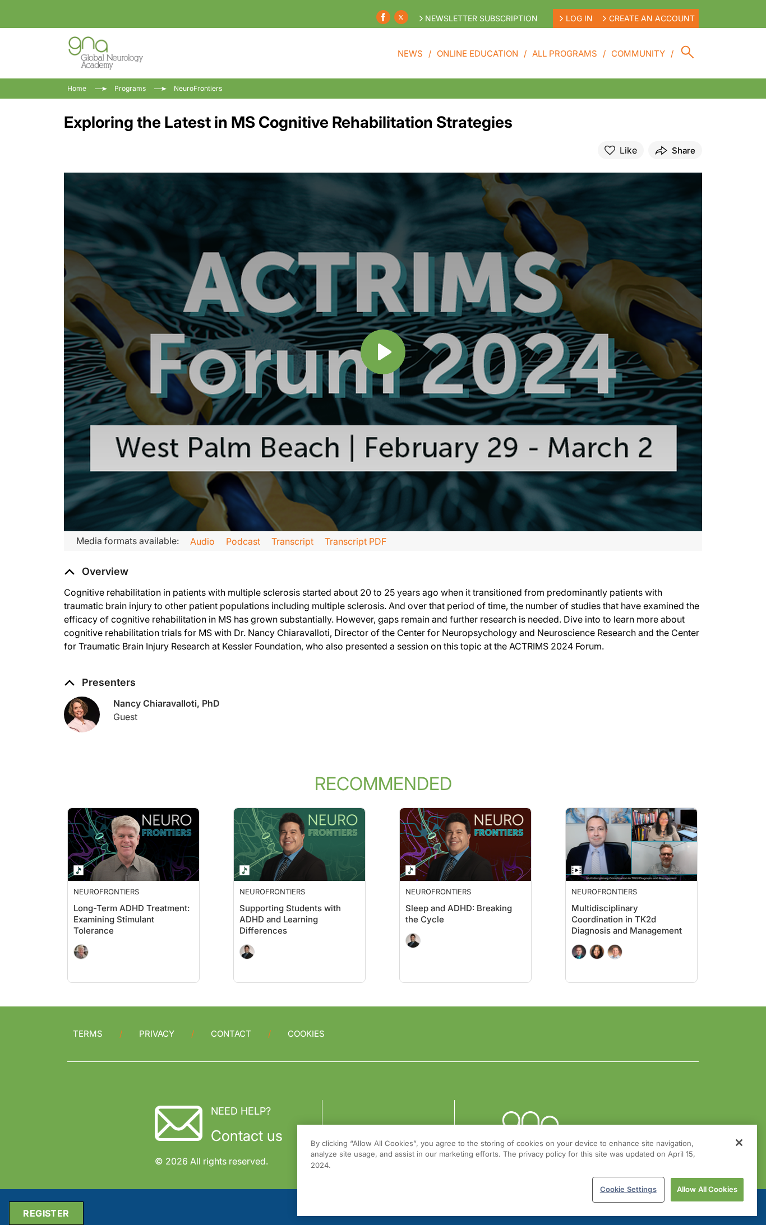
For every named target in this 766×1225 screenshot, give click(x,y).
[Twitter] (401, 17)
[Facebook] (383, 17)
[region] (527, 1170)
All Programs (564, 53)
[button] (96, 571)
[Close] (739, 1142)
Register (46, 1213)
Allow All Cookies (707, 1189)
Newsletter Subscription (481, 18)
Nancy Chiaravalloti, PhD (166, 703)
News (410, 53)
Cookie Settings (628, 1189)
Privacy (156, 1033)
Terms (88, 1033)
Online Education (477, 53)
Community (638, 53)
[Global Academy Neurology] (105, 53)
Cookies (306, 1033)
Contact (231, 1033)
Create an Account (652, 18)
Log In (579, 18)
